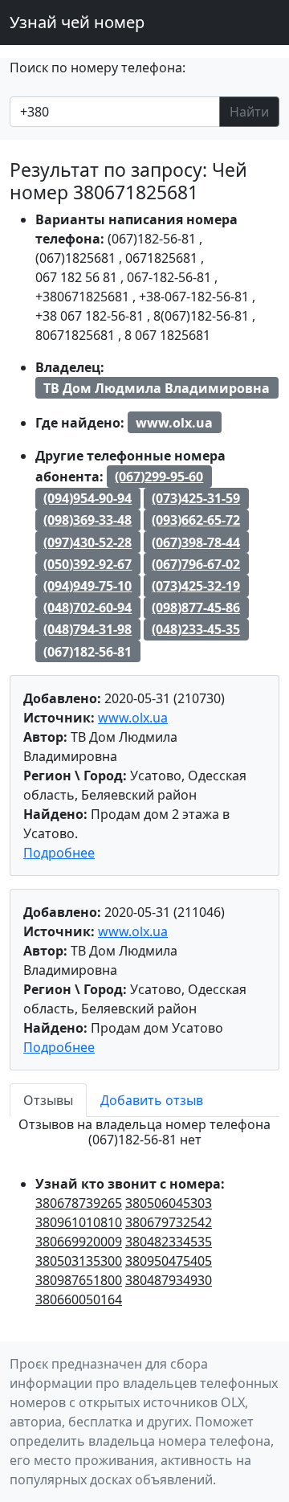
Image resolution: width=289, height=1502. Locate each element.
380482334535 (168, 1241)
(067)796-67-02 (196, 564)
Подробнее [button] (59, 853)
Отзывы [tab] (48, 1100)
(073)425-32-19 (196, 586)
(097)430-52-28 (87, 542)
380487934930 (168, 1280)
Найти (249, 112)
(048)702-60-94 (87, 607)
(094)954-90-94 (87, 498)
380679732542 (168, 1222)
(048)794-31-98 (87, 629)
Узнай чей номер (77, 22)
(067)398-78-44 (196, 542)
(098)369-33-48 (87, 520)
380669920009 (78, 1241)
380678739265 (78, 1203)
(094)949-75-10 (87, 586)
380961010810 (78, 1222)
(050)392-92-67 (87, 564)
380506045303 (168, 1203)
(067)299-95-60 (159, 476)
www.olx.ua (133, 717)
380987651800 (78, 1280)
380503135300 (78, 1261)
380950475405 (168, 1261)
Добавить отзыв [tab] (151, 1100)
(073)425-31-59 (196, 498)
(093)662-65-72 (196, 520)
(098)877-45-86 (196, 607)
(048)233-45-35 (196, 629)
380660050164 (78, 1299)
